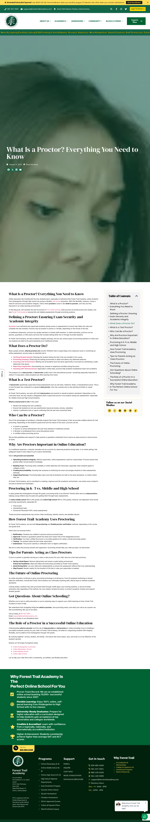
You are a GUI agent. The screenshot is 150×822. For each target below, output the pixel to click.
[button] (111, 9)
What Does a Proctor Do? (122, 323)
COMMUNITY (94, 21)
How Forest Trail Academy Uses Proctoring (123, 350)
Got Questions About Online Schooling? (123, 371)
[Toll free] (15, 748)
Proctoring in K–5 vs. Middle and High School (123, 344)
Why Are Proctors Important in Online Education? (123, 337)
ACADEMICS (60, 21)
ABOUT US (44, 21)
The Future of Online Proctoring (120, 364)
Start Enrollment (134, 2)
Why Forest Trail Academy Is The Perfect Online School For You (123, 386)
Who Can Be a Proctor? (121, 331)
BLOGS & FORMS (113, 21)
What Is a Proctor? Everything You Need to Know (121, 306)
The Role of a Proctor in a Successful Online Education (124, 378)
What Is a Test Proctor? (121, 327)
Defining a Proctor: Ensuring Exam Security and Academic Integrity (123, 316)
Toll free (22, 747)
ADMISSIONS (77, 21)
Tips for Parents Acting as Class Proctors (122, 357)
